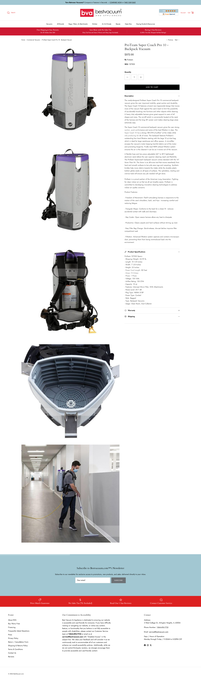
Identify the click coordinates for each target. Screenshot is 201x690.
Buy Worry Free (14, 623)
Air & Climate (106, 24)
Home (23, 40)
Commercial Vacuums (33, 40)
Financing (11, 627)
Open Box (128, 24)
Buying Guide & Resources (145, 24)
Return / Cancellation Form (18, 642)
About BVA (12, 620)
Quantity (128, 72)
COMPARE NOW (116, 2)
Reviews (11, 656)
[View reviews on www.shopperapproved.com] (168, 12)
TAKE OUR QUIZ (130, 2)
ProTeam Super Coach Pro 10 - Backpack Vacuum (57, 40)
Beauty (118, 24)
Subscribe (118, 580)
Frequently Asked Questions (18, 631)
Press (10, 634)
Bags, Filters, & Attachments (78, 24)
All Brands (60, 24)
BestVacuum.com (18, 674)
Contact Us (12, 653)
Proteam (130, 59)
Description (129, 96)
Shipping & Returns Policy (18, 645)
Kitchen (94, 24)
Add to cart (152, 87)
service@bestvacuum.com (158, 632)
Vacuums (49, 24)
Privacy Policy (13, 638)
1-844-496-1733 (162, 627)
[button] (127, 77)
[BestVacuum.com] (100, 12)
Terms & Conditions (15, 649)
